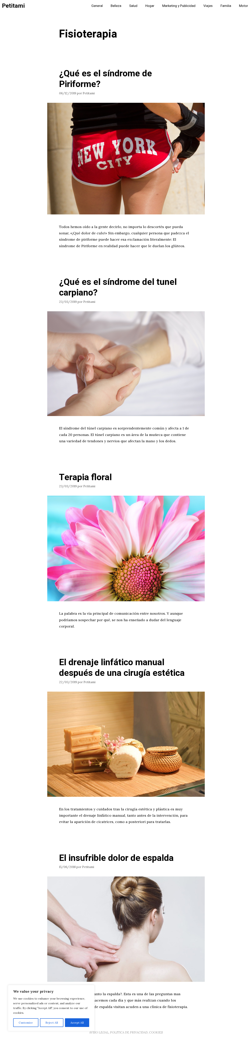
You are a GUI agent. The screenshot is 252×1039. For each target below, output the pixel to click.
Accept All (77, 1022)
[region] (51, 1008)
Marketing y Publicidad (178, 5)
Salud (133, 5)
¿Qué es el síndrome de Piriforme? (105, 79)
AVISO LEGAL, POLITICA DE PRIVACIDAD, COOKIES (126, 1032)
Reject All (51, 1022)
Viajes (208, 5)
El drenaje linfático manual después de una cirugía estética (122, 668)
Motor (243, 5)
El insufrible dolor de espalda (116, 858)
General (97, 5)
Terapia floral (85, 477)
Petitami (13, 6)
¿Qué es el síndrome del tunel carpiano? (118, 287)
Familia (225, 5)
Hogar (149, 5)
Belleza (116, 5)
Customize (26, 1022)
